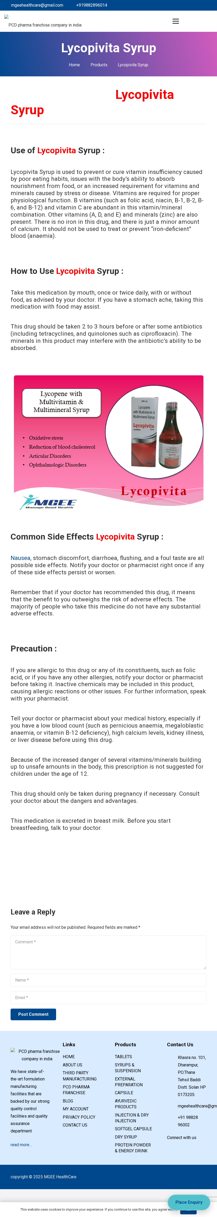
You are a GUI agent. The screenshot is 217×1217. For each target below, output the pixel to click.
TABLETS (123, 1056)
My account (76, 1108)
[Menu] (176, 21)
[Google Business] (191, 5)
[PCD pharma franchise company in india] (43, 21)
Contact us (75, 1125)
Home (69, 1056)
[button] (201, 21)
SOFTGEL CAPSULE (133, 1128)
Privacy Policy (79, 1117)
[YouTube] (193, 1146)
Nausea (20, 557)
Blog (68, 1101)
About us (72, 1064)
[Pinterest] (200, 5)
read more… (21, 1144)
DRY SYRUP (126, 1137)
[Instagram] (208, 5)
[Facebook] (174, 5)
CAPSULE (124, 1092)
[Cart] (188, 21)
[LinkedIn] (183, 5)
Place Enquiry (188, 1202)
